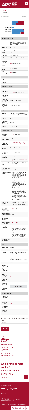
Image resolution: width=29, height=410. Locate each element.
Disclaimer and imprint (21, 404)
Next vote (23, 16)
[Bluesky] (27, 408)
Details (17, 169)
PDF (11, 68)
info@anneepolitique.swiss (8, 355)
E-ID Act (5, 12)
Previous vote (6, 16)
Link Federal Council (16, 142)
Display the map (18, 286)
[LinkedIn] (23, 408)
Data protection (13, 404)
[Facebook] (20, 408)
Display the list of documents (18, 240)
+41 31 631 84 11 (6, 353)
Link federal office (22, 143)
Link (11, 63)
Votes (4, 10)
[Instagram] (16, 408)
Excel (13, 226)
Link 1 (23, 155)
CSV (11, 303)
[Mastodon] (13, 408)
